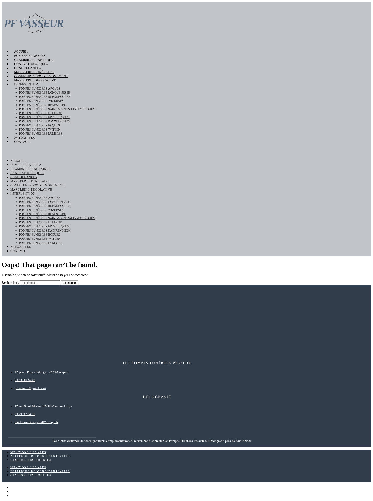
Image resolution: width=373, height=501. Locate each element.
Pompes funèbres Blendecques (44, 97)
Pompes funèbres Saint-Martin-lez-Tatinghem (57, 109)
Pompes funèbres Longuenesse (44, 92)
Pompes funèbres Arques (39, 88)
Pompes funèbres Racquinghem (44, 121)
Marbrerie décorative (35, 80)
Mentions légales (28, 452)
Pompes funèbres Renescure (42, 105)
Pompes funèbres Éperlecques (44, 117)
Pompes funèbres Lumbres (40, 133)
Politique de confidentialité (40, 456)
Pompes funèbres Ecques (39, 125)
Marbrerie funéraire (34, 72)
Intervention (26, 84)
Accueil (21, 51)
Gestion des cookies (31, 460)
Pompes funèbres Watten (39, 129)
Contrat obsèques (31, 64)
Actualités (24, 137)
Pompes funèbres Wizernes (41, 101)
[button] (186, 151)
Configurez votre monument (41, 76)
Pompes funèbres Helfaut (40, 113)
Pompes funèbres (30, 56)
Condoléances (27, 68)
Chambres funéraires (34, 60)
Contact (22, 142)
